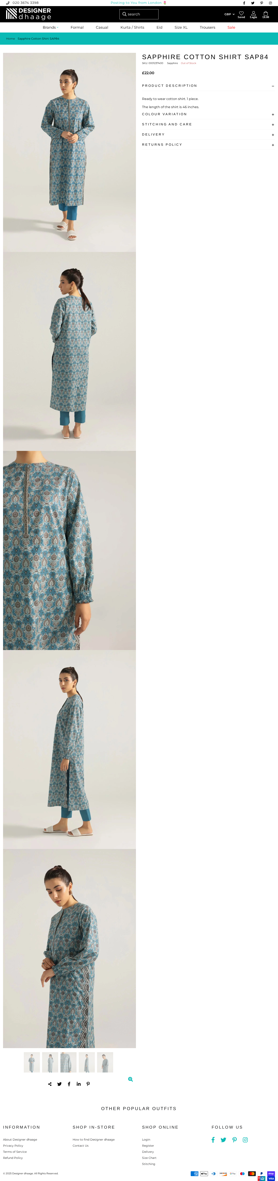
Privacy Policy (13, 1145)
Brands (49, 27)
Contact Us (81, 1145)
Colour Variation (164, 114)
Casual (102, 27)
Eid (159, 27)
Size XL (181, 27)
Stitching (148, 1164)
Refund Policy (13, 1158)
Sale (231, 27)
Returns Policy (162, 144)
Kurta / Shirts (132, 27)
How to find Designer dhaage (94, 1139)
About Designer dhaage (20, 1139)
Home (10, 38)
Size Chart (149, 1158)
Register (148, 1145)
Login (146, 1139)
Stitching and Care (167, 124)
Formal (77, 27)
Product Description (169, 85)
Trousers (207, 27)
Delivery (153, 134)
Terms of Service (15, 1152)
